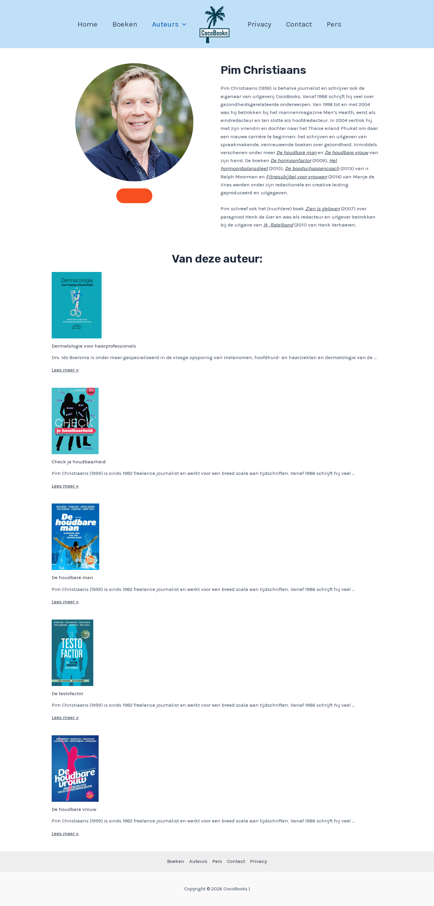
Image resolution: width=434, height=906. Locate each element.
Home (87, 24)
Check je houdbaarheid (79, 462)
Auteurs (165, 24)
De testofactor (67, 693)
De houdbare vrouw (74, 809)
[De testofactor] (72, 653)
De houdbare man (72, 577)
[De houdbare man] (75, 536)
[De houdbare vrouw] (75, 768)
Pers (334, 24)
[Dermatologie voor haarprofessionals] (77, 305)
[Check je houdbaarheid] (75, 421)
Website (134, 195)
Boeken (124, 24)
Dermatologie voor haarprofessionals (94, 346)
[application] (182, 24)
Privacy (259, 24)
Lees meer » (65, 370)
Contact (299, 24)
